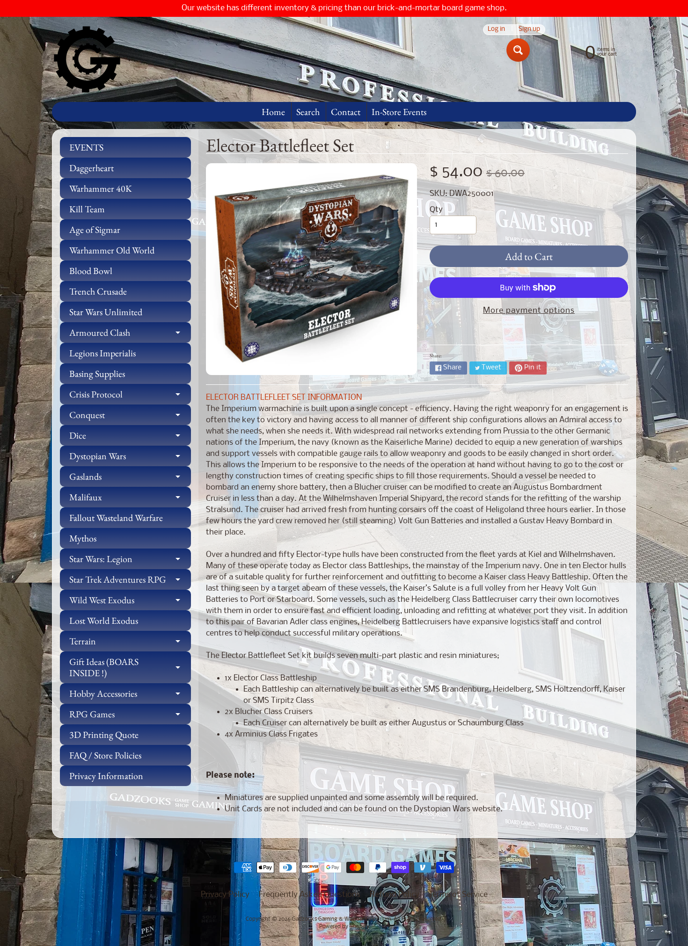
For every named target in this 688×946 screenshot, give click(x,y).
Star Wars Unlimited (105, 312)
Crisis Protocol (130, 396)
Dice (130, 437)
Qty (436, 209)
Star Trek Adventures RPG (130, 581)
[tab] (417, 398)
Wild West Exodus (130, 602)
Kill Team (87, 209)
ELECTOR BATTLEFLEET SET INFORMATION (284, 397)
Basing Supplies (97, 374)
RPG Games (130, 716)
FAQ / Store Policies (105, 755)
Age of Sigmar (94, 230)
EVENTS (86, 147)
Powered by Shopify (344, 927)
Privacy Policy (225, 894)
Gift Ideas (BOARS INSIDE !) (130, 668)
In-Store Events (399, 112)
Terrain (130, 643)
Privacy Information (106, 776)
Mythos (82, 538)
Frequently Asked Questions (309, 894)
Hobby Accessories (130, 695)
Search (308, 112)
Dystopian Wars (130, 458)
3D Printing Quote (104, 735)
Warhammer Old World (111, 250)
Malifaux (130, 499)
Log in (496, 30)
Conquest (130, 417)
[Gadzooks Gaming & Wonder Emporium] (87, 59)
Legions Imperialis (102, 353)
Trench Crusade (98, 291)
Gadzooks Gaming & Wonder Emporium (341, 919)
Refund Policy (394, 894)
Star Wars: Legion (130, 561)
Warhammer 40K (100, 188)
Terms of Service (458, 894)
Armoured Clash (130, 334)
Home (273, 112)
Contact (345, 112)
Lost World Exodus (103, 620)
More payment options (529, 310)
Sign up (529, 30)
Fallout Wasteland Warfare (116, 518)
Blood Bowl (90, 271)
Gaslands (130, 478)
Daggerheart (91, 168)
